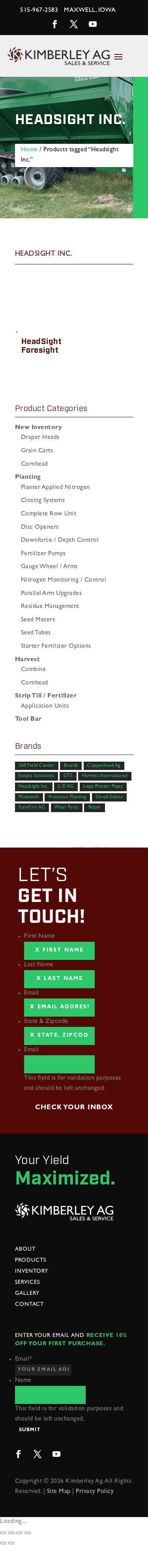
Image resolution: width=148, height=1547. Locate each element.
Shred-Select (109, 797)
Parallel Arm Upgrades (51, 594)
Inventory (31, 1271)
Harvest (27, 660)
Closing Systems (43, 501)
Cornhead (34, 464)
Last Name (39, 965)
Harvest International (105, 776)
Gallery (27, 1293)
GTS (68, 776)
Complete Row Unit (49, 514)
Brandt (71, 766)
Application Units (45, 706)
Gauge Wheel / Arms (49, 567)
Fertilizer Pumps (43, 554)
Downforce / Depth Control (60, 540)
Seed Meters (38, 620)
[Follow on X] (74, 24)
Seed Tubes (36, 633)
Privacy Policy (95, 1492)
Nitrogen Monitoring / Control (64, 580)
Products (30, 1260)
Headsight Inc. (34, 787)
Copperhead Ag (103, 766)
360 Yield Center (36, 766)
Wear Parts (66, 807)
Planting (28, 477)
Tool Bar (28, 719)
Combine (33, 670)
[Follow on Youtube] (93, 24)
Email (31, 993)
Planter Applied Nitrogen (55, 488)
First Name (39, 936)
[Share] (11, 1533)
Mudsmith (29, 797)
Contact (29, 1304)
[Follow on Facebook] (55, 24)
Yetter (94, 807)
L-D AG (66, 787)
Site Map (59, 1492)
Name (23, 1381)
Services (27, 1282)
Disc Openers (40, 527)
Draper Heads (40, 438)
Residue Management (50, 607)
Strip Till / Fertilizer (46, 696)
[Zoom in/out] (27, 1533)
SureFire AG (32, 807)
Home (29, 150)
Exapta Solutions (36, 776)
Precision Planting (67, 797)
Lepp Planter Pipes (103, 787)
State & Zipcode (46, 1022)
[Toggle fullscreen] (19, 1533)
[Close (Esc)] (3, 1533)
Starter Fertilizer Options (56, 646)
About (25, 1249)
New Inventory (38, 428)
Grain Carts (37, 451)
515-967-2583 (39, 10)
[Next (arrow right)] (11, 1543)
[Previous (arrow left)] (3, 1543)
